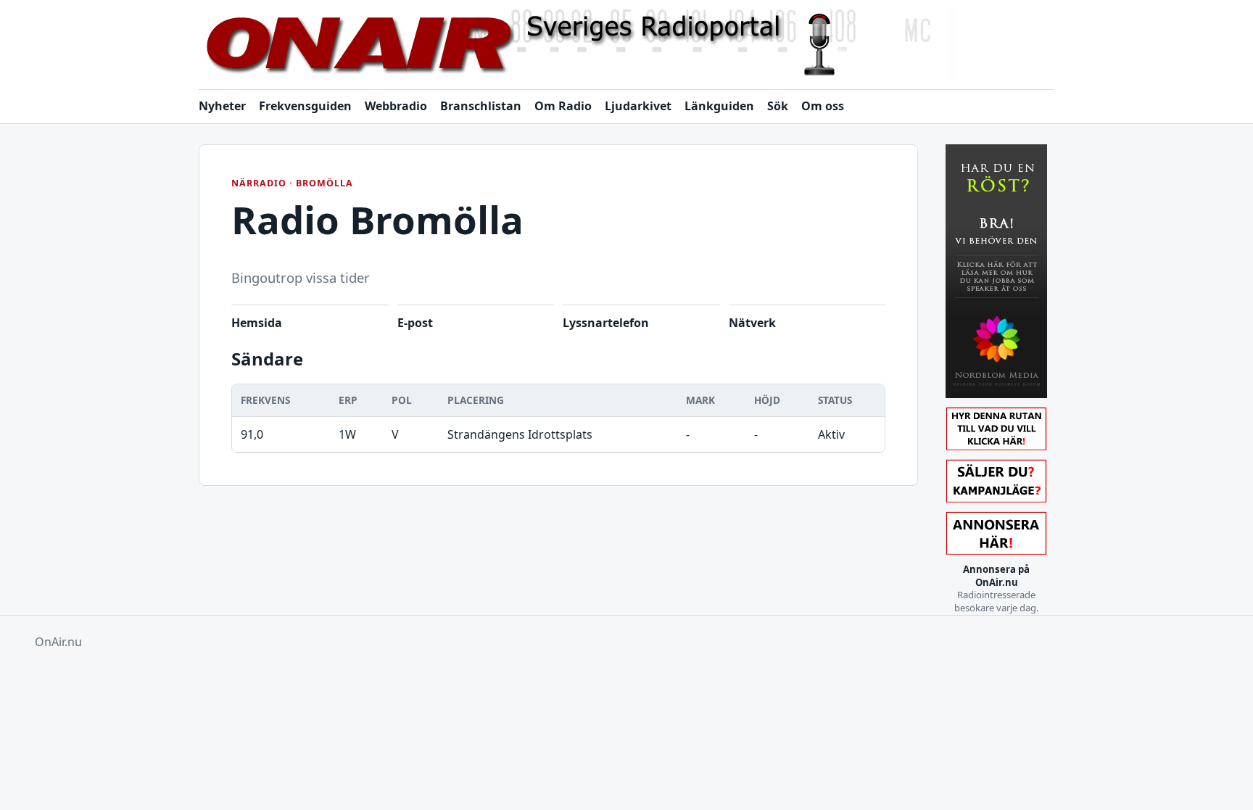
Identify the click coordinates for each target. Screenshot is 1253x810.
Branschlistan (480, 106)
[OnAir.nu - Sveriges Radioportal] (626, 45)
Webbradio (396, 106)
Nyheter (222, 106)
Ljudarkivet (638, 106)
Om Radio (563, 106)
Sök (777, 106)
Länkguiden (719, 106)
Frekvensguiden (305, 106)
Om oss (822, 106)
